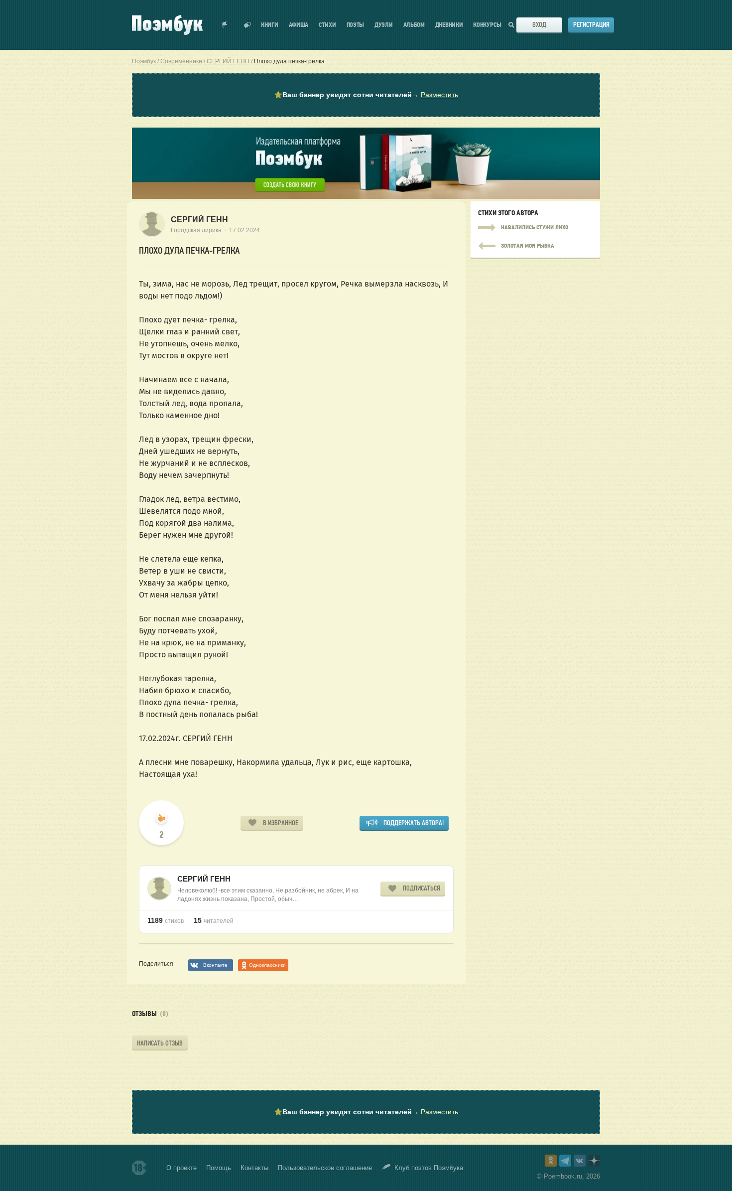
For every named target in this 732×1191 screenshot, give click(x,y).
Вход (539, 24)
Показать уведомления (225, 25)
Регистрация (591, 24)
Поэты (356, 25)
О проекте (181, 1168)
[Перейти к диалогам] (247, 25)
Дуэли (383, 25)
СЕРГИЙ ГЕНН (199, 219)
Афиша (299, 25)
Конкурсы (487, 25)
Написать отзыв (160, 1043)
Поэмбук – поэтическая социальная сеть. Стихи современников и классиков (167, 24)
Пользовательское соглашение (325, 1168)
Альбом (414, 25)
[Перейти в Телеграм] (565, 1161)
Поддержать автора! (413, 823)
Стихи (327, 25)
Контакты (254, 1168)
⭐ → (366, 95)
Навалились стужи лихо (535, 228)
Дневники (449, 25)
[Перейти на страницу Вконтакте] (580, 1161)
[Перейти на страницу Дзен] (594, 1161)
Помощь (218, 1168)
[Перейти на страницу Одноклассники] (551, 1161)
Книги (269, 25)
